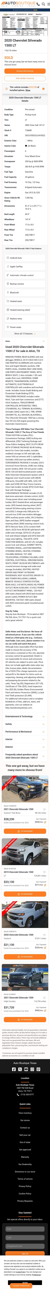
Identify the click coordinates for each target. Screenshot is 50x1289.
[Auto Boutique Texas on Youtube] (25, 1069)
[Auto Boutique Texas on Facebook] (13, 1069)
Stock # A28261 (10, 994)
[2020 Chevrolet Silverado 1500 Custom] (25, 914)
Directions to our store (25, 1172)
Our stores (25, 1120)
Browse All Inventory (25, 71)
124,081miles (40, 876)
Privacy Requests (25, 1201)
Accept (25, 1283)
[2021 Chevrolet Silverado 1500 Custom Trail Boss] (25, 789)
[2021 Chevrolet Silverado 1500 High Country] (25, 977)
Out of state (25, 1142)
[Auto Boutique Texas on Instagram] (31, 1069)
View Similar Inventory (25, 78)
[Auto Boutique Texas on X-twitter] (19, 1069)
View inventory (25, 1113)
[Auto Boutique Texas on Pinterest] (37, 1069)
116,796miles (40, 1001)
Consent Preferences (21, 1286)
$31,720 (9, 1007)
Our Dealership (25, 1164)
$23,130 (9, 882)
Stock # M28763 (10, 806)
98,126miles (40, 813)
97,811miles (40, 938)
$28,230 (9, 819)
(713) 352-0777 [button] (27, 1094)
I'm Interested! (27, 831)
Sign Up (25, 1254)
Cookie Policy (25, 1193)
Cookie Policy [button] (20, 1272)
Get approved (25, 1149)
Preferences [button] (36, 1275)
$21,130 (9, 944)
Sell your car (25, 1135)
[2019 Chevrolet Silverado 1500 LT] (25, 851)
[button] (38, 4)
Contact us (25, 1128)
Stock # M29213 (10, 931)
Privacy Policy (25, 1186)
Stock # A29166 (10, 869)
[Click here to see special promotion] (25, 10)
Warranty (25, 1157)
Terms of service (25, 1179)
